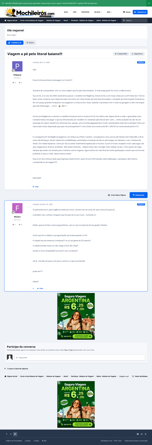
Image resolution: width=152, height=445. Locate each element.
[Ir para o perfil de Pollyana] (17, 66)
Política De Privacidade (14, 441)
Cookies (36, 441)
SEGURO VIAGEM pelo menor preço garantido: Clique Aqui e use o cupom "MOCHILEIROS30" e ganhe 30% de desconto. (51, 3)
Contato (28, 441)
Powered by (136, 441)
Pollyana (17, 75)
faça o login (68, 350)
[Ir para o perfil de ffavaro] (17, 208)
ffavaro (17, 216)
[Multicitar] (33, 288)
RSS (45, 441)
